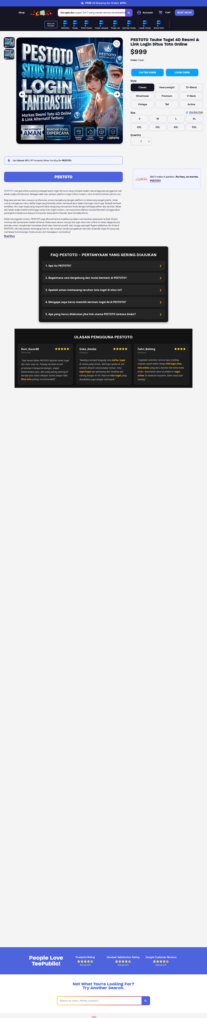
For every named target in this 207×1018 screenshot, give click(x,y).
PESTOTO (63, 176)
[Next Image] (117, 94)
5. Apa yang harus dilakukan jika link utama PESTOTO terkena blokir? (90, 314)
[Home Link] (41, 12)
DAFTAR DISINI (147, 72)
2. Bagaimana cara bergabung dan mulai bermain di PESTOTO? (86, 278)
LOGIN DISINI (182, 72)
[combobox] (91, 12)
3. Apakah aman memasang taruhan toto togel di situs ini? (83, 290)
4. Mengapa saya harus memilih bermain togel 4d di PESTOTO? (85, 302)
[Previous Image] (22, 94)
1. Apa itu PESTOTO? (58, 265)
